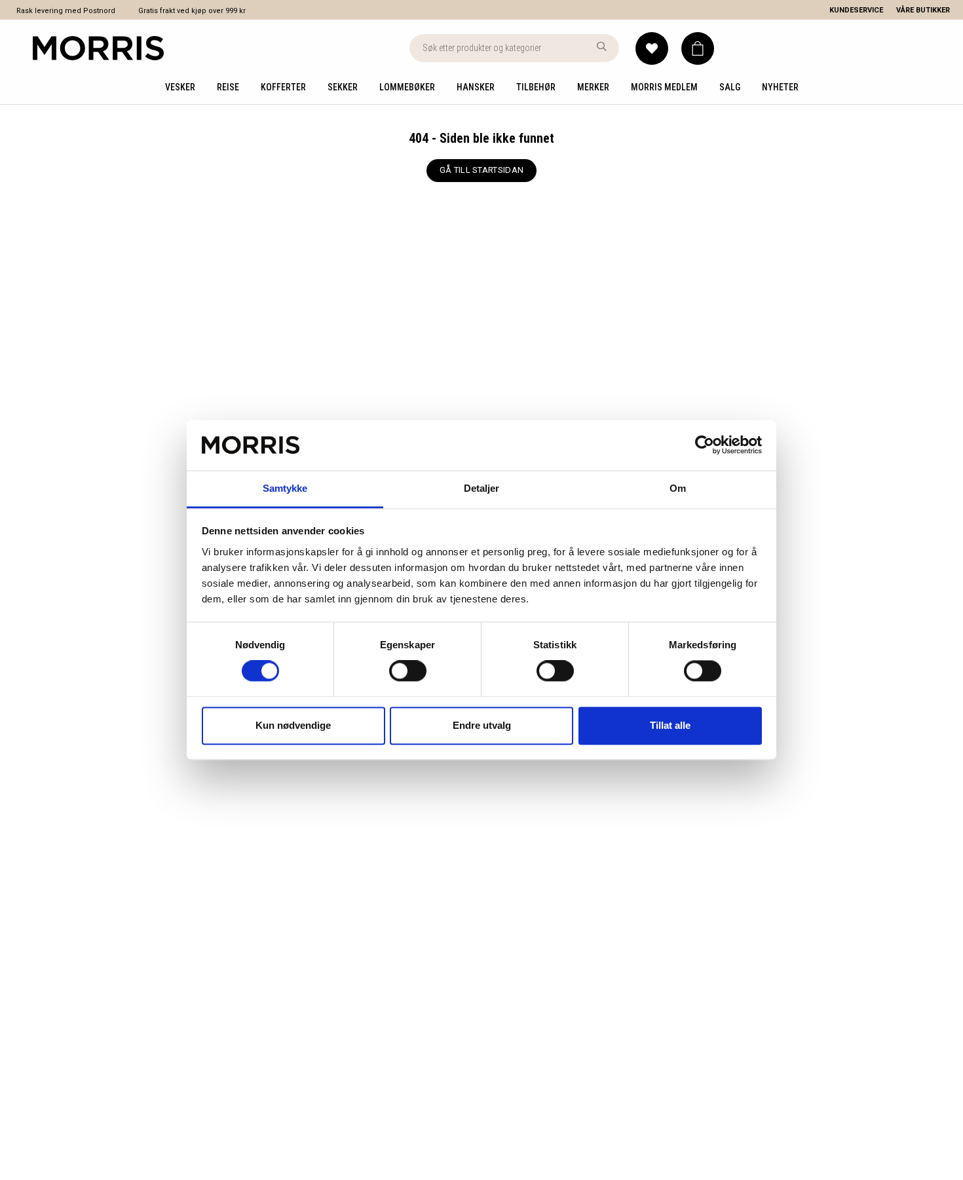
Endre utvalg (482, 725)
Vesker (180, 87)
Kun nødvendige (293, 725)
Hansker (476, 87)
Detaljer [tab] (482, 488)
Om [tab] (678, 488)
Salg (729, 87)
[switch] (407, 671)
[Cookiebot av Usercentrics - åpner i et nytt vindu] (704, 445)
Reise (228, 87)
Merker (593, 87)
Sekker (343, 87)
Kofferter (283, 87)
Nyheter (780, 87)
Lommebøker (407, 87)
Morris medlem (664, 87)
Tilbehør (536, 87)
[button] (697, 48)
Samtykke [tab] (285, 488)
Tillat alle (670, 725)
